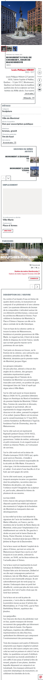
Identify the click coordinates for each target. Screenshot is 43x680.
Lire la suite (29, 93)
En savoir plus (8, 142)
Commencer (34, 278)
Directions (7, 231)
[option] (21, 160)
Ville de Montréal (10, 118)
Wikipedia (27, 98)
